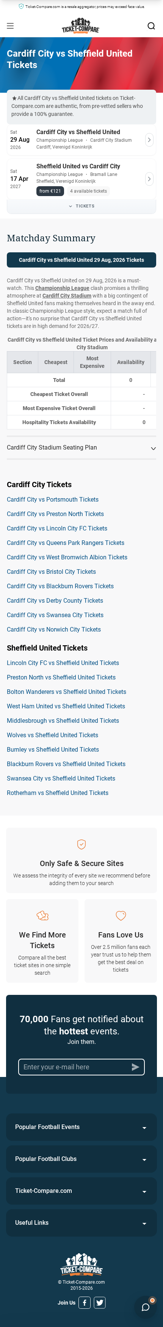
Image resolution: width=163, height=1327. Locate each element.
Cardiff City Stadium (66, 296)
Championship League (62, 288)
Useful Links (32, 1222)
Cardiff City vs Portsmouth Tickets (53, 499)
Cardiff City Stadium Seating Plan (52, 447)
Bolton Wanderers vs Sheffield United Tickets (66, 691)
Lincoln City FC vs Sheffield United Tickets (63, 663)
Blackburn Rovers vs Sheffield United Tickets (66, 764)
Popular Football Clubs (46, 1158)
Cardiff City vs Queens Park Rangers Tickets (65, 542)
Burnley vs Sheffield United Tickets (53, 749)
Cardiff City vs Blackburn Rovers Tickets (60, 586)
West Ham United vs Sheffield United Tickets (66, 706)
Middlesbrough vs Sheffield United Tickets (63, 720)
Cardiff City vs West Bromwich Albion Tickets (67, 557)
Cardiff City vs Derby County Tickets (55, 600)
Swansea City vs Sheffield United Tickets (61, 778)
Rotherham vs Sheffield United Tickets (57, 793)
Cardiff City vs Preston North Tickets (55, 514)
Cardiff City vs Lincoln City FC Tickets (57, 528)
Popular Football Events (47, 1127)
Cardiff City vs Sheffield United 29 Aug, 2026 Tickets (81, 260)
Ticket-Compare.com (43, 1190)
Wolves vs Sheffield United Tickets (52, 735)
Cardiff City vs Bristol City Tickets (51, 571)
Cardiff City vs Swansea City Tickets (55, 615)
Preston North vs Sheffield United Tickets (61, 677)
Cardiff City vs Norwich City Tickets (54, 629)
